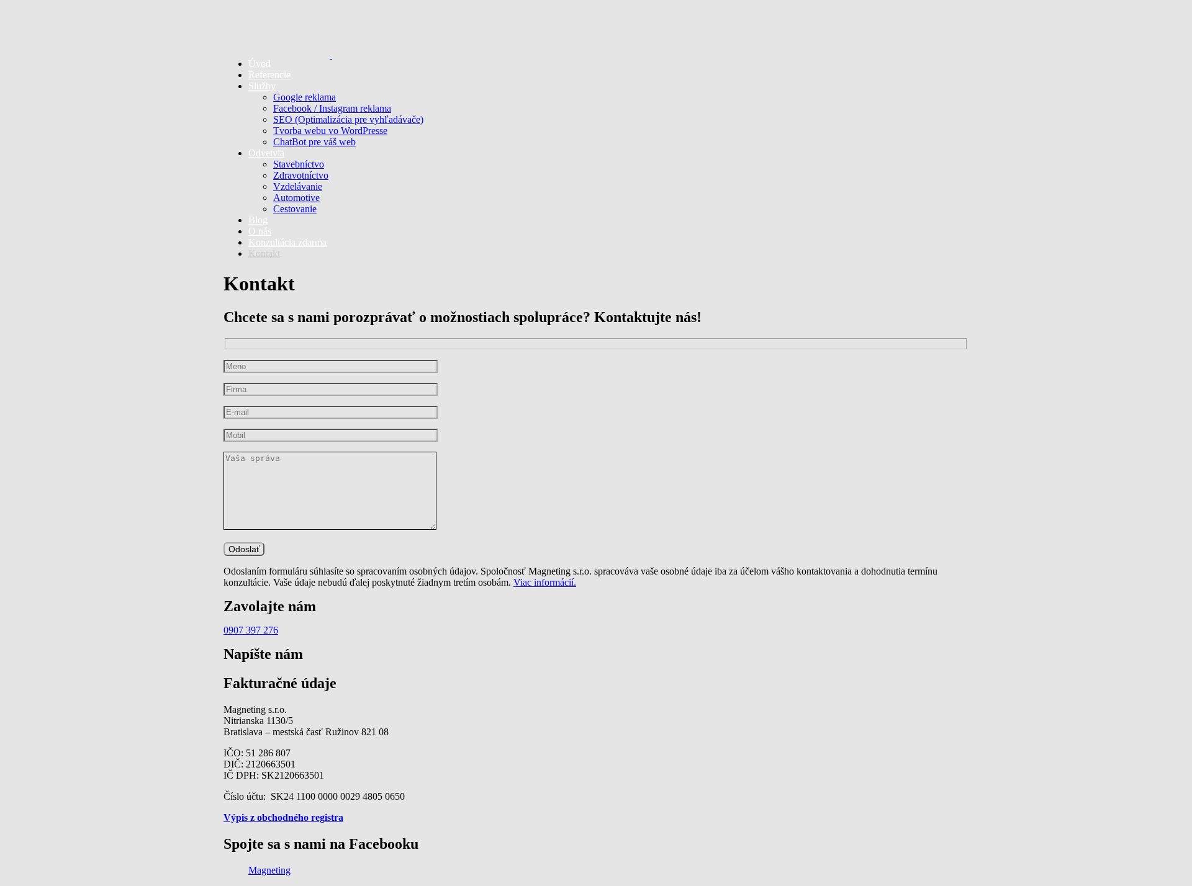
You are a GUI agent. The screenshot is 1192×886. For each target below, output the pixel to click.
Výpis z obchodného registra (283, 817)
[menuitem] (608, 63)
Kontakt (264, 253)
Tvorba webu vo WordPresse (330, 130)
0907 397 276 (251, 630)
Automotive (296, 197)
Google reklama (304, 97)
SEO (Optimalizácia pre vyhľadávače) (348, 119)
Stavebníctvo (298, 164)
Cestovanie (295, 209)
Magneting (269, 870)
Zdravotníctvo (300, 175)
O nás (259, 231)
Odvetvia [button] (266, 153)
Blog (258, 220)
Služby (262, 86)
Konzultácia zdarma (287, 242)
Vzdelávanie (297, 186)
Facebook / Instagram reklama (332, 108)
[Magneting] (596, 26)
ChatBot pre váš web (314, 141)
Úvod (259, 63)
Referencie (269, 74)
